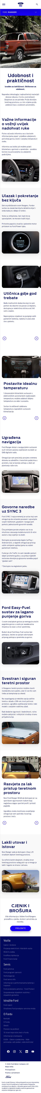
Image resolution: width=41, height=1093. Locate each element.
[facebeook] (8, 1051)
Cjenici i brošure (10, 945)
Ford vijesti (8, 1005)
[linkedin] (26, 1051)
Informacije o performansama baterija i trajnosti (19, 984)
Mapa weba (9, 1067)
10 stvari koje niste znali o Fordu (16, 1032)
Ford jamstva (9, 969)
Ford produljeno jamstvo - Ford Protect (19, 989)
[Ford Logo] (21, 4)
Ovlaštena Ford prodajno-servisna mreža (19, 1009)
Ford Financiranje (10, 959)
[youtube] (32, 1051)
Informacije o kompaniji (13, 1036)
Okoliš (6, 1025)
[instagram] (14, 1051)
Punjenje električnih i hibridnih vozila (18, 948)
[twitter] (20, 1051)
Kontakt (7, 1019)
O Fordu (7, 1022)
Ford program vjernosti (13, 972)
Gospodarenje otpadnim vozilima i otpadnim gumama (17, 994)
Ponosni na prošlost (11, 1029)
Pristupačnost (10, 1070)
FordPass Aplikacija (11, 955)
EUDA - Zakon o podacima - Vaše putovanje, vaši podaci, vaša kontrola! (18, 1041)
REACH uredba (9, 952)
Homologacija (9, 976)
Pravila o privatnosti (12, 1073)
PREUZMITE (20, 928)
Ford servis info (10, 979)
